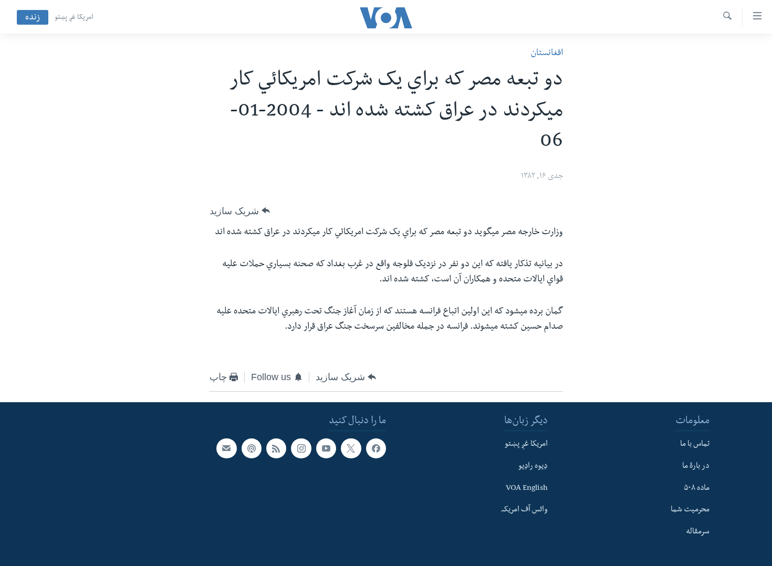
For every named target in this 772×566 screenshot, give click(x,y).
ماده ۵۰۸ (697, 489)
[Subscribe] (226, 448)
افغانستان (546, 53)
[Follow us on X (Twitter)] (351, 448)
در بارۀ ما (696, 466)
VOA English (527, 489)
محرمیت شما (690, 511)
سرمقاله (698, 532)
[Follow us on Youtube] (326, 448)
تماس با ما (695, 444)
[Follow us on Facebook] (376, 448)
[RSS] (276, 448)
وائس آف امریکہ (524, 511)
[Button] (240, 211)
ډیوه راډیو (533, 466)
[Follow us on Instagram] (301, 448)
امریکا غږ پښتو (74, 18)
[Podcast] (252, 448)
